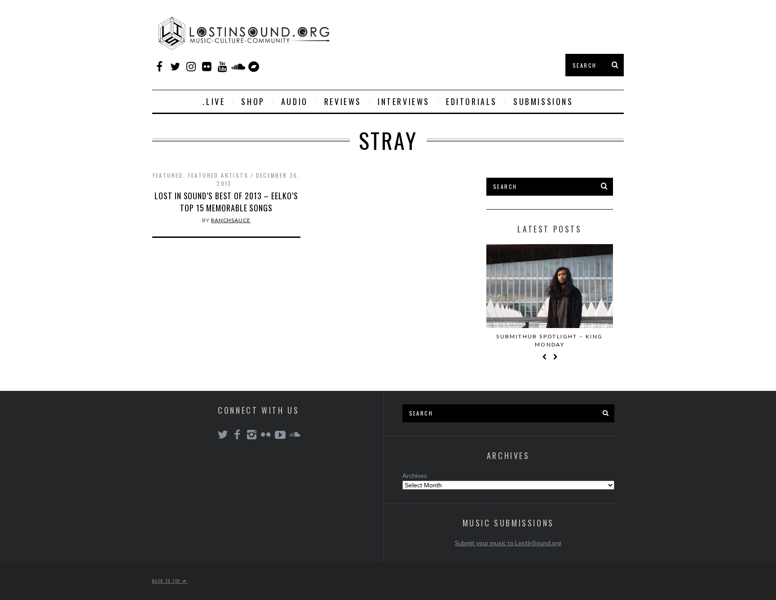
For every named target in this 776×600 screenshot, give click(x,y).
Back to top (167, 580)
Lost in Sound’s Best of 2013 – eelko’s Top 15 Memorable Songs (226, 202)
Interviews (404, 101)
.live (214, 101)
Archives (414, 475)
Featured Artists (218, 175)
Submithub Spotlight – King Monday (549, 340)
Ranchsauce (231, 220)
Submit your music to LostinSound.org (508, 543)
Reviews (343, 101)
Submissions (543, 101)
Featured (168, 175)
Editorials (471, 101)
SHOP (253, 101)
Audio (294, 101)
